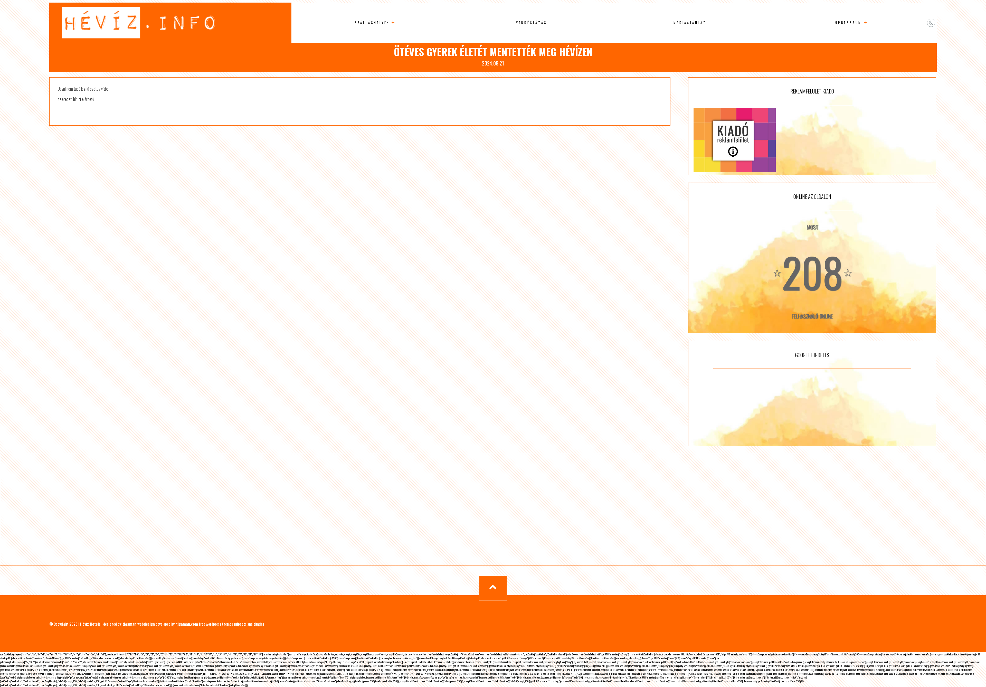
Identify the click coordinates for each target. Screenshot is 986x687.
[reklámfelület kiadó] (812, 140)
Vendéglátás (531, 22)
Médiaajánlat (690, 22)
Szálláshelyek (372, 22)
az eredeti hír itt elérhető (76, 99)
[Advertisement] (812, 407)
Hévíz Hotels (90, 624)
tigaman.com (187, 624)
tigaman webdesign (138, 624)
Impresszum (847, 22)
